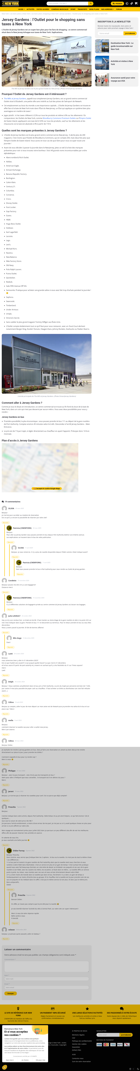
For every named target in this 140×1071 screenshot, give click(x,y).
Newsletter (76, 1047)
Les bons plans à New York (20, 14)
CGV (73, 1038)
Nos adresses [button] (107, 9)
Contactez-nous (77, 1058)
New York (5, 14)
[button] (127, 3)
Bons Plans (94, 9)
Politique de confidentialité (82, 1041)
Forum (119, 9)
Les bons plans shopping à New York (45, 14)
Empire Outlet (85, 118)
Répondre (6, 522)
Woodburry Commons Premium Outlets (59, 118)
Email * (7, 984)
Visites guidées (43, 9)
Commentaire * (10, 959)
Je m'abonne (130, 33)
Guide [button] (20, 9)
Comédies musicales (59, 9)
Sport (73, 9)
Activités (30, 9)
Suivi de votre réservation (81, 1061)
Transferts (82, 9)
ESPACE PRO (76, 1050)
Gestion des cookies (79, 1044)
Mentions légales (78, 1035)
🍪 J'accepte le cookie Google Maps (46, 488)
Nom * (6, 975)
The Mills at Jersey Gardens (15, 98)
